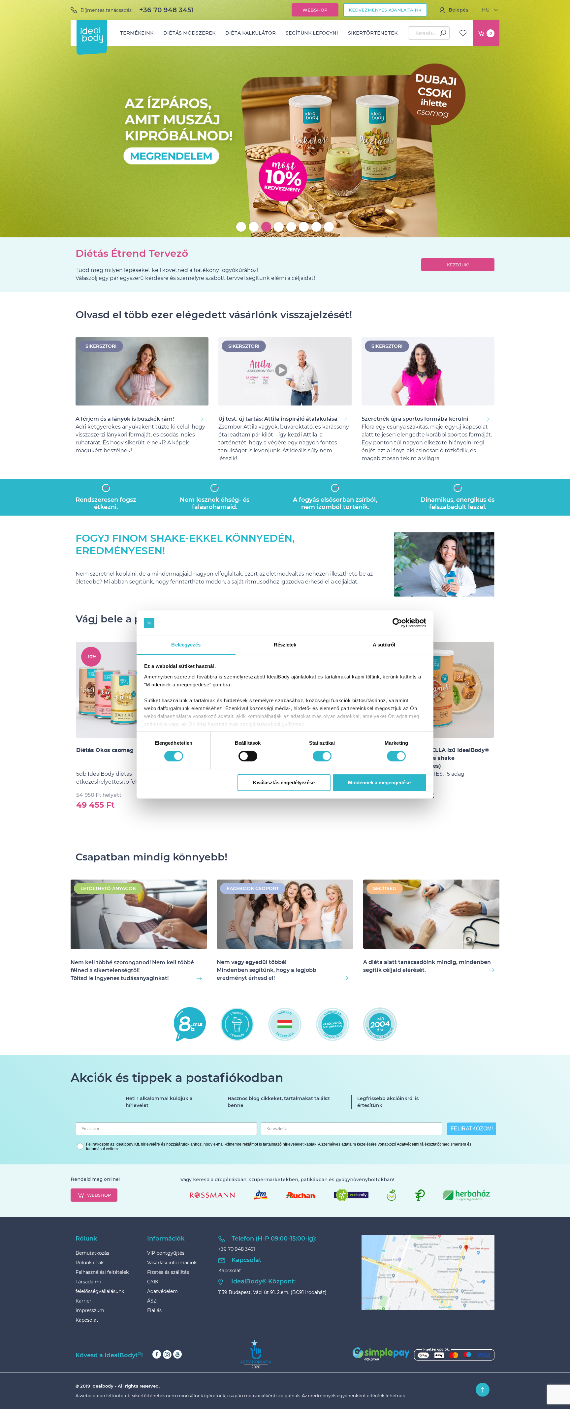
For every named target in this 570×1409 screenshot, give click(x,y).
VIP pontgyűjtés (165, 1253)
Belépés (458, 10)
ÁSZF (153, 1301)
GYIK (152, 1282)
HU (486, 10)
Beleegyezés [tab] (186, 644)
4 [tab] (279, 227)
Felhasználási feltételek (102, 1272)
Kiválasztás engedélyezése (284, 782)
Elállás (154, 1310)
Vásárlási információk (172, 1263)
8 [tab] (329, 227)
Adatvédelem (162, 1291)
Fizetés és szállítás (168, 1272)
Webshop (315, 10)
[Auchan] (300, 1195)
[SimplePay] (423, 1354)
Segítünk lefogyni (312, 33)
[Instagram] (167, 1354)
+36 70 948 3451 (166, 10)
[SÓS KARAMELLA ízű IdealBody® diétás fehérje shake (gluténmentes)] (446, 690)
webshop (99, 1195)
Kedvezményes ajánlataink (385, 10)
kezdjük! (458, 264)
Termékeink (136, 33)
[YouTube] (177, 1354)
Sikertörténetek (372, 33)
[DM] (260, 1195)
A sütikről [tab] (384, 644)
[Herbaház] (466, 1195)
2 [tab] (254, 227)
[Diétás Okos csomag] (124, 690)
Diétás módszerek (189, 33)
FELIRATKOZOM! (472, 1128)
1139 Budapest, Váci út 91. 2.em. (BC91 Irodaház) (272, 1292)
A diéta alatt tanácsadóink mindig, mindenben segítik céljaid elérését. (427, 966)
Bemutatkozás (92, 1253)
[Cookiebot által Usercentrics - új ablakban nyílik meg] (397, 623)
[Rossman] (212, 1195)
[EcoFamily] (351, 1195)
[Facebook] (156, 1354)
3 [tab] (266, 227)
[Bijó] (391, 1195)
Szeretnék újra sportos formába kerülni (415, 419)
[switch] (247, 756)
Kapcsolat (87, 1320)
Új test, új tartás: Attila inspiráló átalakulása (277, 419)
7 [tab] (316, 227)
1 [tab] (241, 227)
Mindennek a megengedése (379, 782)
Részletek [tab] (285, 644)
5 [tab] (291, 227)
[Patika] (420, 1195)
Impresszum (90, 1310)
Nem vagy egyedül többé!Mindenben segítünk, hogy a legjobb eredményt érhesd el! (266, 970)
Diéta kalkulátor (250, 33)
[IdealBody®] (92, 35)
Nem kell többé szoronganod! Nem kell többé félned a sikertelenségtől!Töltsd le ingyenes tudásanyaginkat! (132, 970)
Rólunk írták (90, 1263)
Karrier (83, 1301)
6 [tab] (304, 227)
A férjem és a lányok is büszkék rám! (125, 419)
